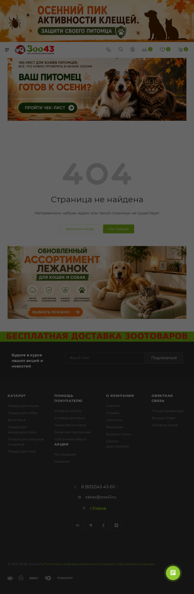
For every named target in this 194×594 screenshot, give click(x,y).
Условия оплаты (68, 411)
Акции (61, 444)
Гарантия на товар (70, 425)
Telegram (90, 525)
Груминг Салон (118, 434)
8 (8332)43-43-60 (98, 487)
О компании (120, 396)
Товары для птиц (22, 451)
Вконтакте (77, 525)
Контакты (114, 420)
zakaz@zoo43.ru (100, 497)
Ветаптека (17, 420)
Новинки (62, 461)
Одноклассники (103, 525)
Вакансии (114, 427)
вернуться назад (80, 229)
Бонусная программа (72, 432)
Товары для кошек (23, 406)
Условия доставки (69, 418)
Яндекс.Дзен (116, 525)
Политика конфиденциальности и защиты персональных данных (99, 564)
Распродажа (65, 454)
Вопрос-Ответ (164, 418)
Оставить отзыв (165, 425)
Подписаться (164, 357)
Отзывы (112, 413)
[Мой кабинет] (132, 50)
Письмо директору (168, 411)
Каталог (17, 396)
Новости (113, 406)
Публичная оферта (70, 439)
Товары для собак (23, 413)
